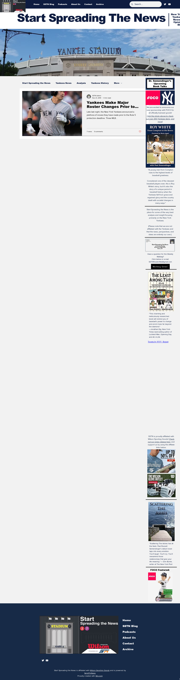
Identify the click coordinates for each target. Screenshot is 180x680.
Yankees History (100, 83)
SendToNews (90, 673)
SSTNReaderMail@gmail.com (160, 262)
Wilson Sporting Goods (100, 670)
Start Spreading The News (91, 18)
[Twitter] (165, 4)
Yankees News (63, 83)
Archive (128, 649)
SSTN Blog (130, 626)
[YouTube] (169, 4)
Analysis (81, 83)
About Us (129, 637)
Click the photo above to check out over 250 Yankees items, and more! (160, 119)
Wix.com (99, 676)
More (116, 83)
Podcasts (129, 631)
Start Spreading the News (36, 83)
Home (127, 620)
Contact (128, 643)
